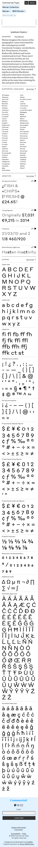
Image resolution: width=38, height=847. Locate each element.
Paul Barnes (19, 36)
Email (19, 809)
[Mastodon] (15, 805)
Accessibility (16, 834)
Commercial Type (10, 2)
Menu (32, 3)
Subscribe (19, 818)
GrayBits (29, 842)
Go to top (30, 89)
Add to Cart (8, 15)
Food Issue (18, 829)
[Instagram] (18, 805)
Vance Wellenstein (27, 844)
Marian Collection (10, 7)
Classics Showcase (18, 827)
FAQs (24, 834)
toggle (10, 11)
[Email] (21, 805)
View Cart (26, 2)
